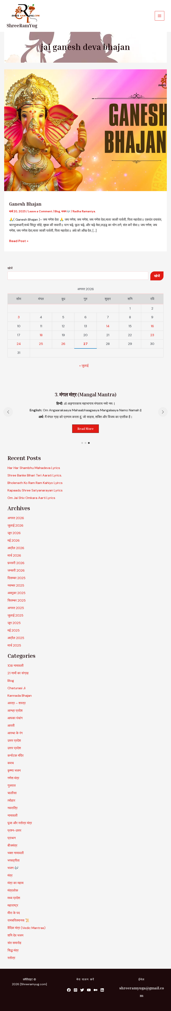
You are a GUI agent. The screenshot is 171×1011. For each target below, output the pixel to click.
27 (85, 344)
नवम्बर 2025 (16, 585)
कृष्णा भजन (14, 770)
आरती (11, 725)
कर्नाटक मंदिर (16, 755)
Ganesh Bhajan (25, 204)
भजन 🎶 (65, 211)
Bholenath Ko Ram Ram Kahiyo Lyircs (35, 483)
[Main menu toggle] (159, 16)
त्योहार (11, 800)
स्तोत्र (11, 958)
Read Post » (18, 240)
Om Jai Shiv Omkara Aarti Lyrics (31, 498)
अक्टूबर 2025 (16, 593)
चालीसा (12, 793)
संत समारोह (14, 943)
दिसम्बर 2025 (16, 578)
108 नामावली (16, 665)
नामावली (13, 815)
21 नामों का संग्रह (18, 673)
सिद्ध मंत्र (13, 950)
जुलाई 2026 (15, 525)
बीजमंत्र (12, 845)
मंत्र (10, 875)
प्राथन (12, 838)
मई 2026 (14, 540)
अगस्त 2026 (16, 518)
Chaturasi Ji (16, 688)
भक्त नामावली (16, 853)
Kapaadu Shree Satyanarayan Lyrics (35, 490)
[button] (82, 443)
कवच (11, 763)
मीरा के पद (14, 913)
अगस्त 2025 (16, 608)
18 (41, 335)
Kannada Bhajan (20, 695)
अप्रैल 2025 (16, 638)
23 (152, 335)
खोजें (10, 268)
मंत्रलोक (13, 890)
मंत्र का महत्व (16, 883)
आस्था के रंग (15, 733)
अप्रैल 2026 (16, 548)
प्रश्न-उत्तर (14, 830)
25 (41, 344)
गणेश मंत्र (13, 778)
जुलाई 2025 (15, 615)
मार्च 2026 (14, 555)
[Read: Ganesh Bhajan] (85, 130)
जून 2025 (14, 623)
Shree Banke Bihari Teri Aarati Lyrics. (35, 475)
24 (19, 344)
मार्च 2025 (14, 645)
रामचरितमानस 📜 (18, 920)
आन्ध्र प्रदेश (15, 710)
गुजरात (12, 785)
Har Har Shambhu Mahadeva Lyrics (34, 468)
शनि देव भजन (15, 935)
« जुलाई (83, 365)
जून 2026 (14, 533)
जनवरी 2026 (16, 570)
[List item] (69, 990)
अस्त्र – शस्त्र (17, 703)
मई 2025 (14, 630)
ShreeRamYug (22, 25)
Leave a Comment (40, 211)
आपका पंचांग (15, 718)
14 (107, 326)
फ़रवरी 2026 (16, 563)
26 (63, 344)
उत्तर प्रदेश (14, 740)
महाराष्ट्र (13, 905)
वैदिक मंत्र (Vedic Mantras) (26, 928)
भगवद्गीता (14, 860)
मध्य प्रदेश (14, 898)
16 (152, 326)
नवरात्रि (13, 808)
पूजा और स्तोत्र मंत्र (20, 823)
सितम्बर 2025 (17, 600)
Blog (57, 211)
